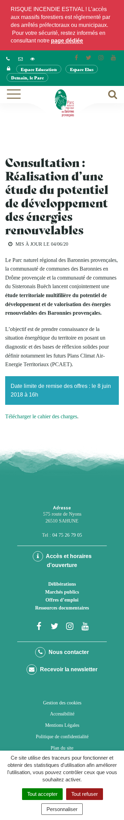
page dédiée (67, 40)
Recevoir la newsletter (68, 669)
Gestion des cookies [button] (62, 702)
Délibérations (62, 584)
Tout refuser (84, 794)
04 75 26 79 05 (67, 535)
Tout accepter (42, 794)
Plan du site (62, 748)
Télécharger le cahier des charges (41, 416)
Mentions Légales (62, 725)
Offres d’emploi (62, 600)
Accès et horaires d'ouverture (68, 560)
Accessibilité (62, 713)
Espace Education (39, 69)
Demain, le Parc (27, 77)
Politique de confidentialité (62, 736)
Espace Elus (81, 69)
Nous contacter (68, 652)
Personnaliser (62, 809)
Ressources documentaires (62, 608)
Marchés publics (62, 592)
